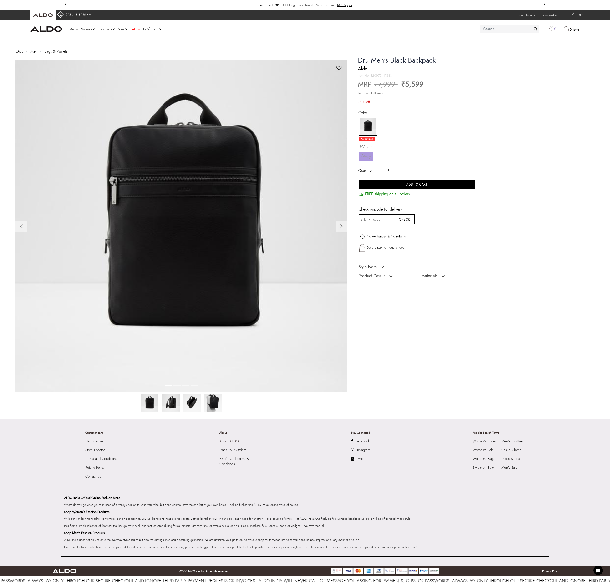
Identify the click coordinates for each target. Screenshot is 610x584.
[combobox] (509, 29)
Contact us (93, 476)
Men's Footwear (513, 441)
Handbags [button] (105, 29)
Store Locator (95, 450)
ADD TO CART (416, 184)
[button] (579, 14)
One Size (366, 156)
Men (33, 51)
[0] (551, 28)
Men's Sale (509, 467)
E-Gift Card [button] (150, 29)
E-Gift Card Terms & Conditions (234, 461)
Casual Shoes (511, 450)
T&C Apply (344, 5)
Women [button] (86, 29)
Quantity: (365, 170)
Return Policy (95, 467)
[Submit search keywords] (535, 29)
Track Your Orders (232, 450)
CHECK (404, 219)
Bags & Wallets (55, 51)
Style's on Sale (483, 467)
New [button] (121, 29)
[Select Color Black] (366, 126)
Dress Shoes (510, 458)
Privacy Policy (551, 571)
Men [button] (72, 29)
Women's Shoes (485, 441)
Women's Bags (483, 458)
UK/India (365, 147)
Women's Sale (483, 450)
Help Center (94, 441)
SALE (19, 51)
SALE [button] (133, 29)
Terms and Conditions (101, 458)
